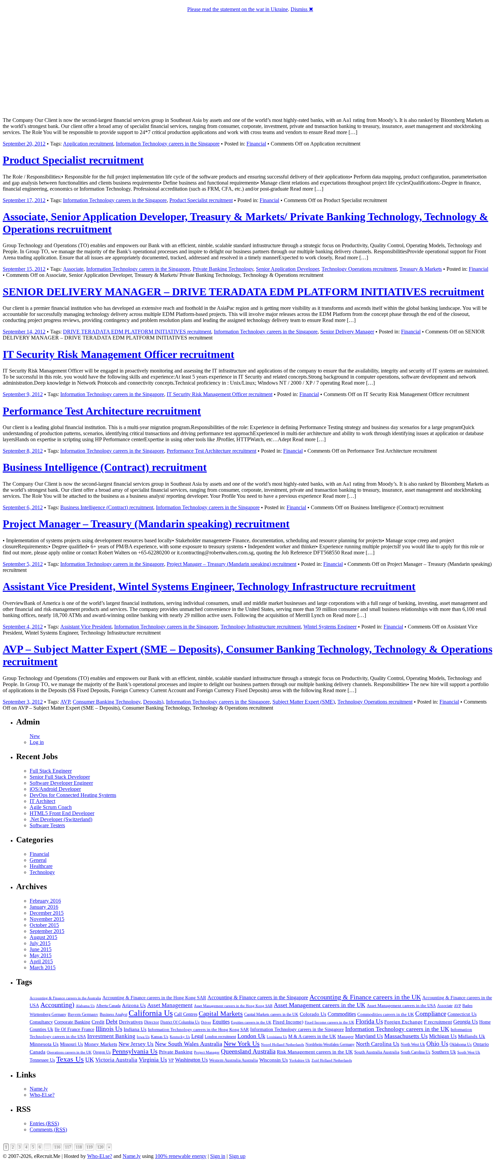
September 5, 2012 (23, 564)
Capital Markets (221, 1013)
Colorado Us (313, 1014)
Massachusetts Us (406, 1036)
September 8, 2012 (23, 451)
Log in (37, 742)
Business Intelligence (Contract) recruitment (105, 467)
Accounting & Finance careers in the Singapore (257, 997)
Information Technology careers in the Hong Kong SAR (198, 1029)
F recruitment (438, 1022)
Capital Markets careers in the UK (271, 1014)
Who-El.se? (42, 1095)
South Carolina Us (415, 1052)
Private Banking (176, 1052)
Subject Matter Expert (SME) (303, 702)
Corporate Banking (72, 1022)
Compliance (430, 1013)
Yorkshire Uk (299, 1060)
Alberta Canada (108, 1006)
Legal (197, 1036)
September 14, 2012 (24, 331)
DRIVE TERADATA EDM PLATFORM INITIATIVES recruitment (137, 331)
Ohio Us (437, 1043)
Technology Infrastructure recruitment (261, 627)
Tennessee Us (42, 1060)
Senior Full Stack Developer (60, 777)
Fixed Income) (288, 1022)
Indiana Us (135, 1029)
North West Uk (413, 1044)
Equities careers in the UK (251, 1022)
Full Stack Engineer (51, 771)
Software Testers (47, 825)
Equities (221, 1022)
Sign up (237, 1156)
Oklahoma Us (461, 1044)
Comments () (48, 1129)
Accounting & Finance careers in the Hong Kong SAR (154, 997)
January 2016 (44, 907)
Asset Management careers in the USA (401, 1005)
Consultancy (41, 1022)
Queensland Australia (248, 1051)
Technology (42, 872)
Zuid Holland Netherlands (331, 1060)
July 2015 (40, 943)
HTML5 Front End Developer (62, 813)
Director (151, 1022)
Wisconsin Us (273, 1060)
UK (89, 1059)
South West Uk (468, 1052)
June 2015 (41, 949)
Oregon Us (102, 1052)
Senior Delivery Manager (347, 331)
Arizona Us (134, 1005)
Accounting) (57, 1004)
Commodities (342, 1014)
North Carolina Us (377, 1044)
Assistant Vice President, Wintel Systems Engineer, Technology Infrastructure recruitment (209, 586)
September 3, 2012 (23, 702)
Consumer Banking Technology (106, 702)
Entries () (44, 1123)
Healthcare (41, 866)
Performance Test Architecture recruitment (102, 411)
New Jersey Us (136, 1044)
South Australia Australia (376, 1052)
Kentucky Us (180, 1037)
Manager (345, 1036)
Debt (112, 1021)
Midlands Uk (471, 1036)
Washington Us (191, 1060)
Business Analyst (113, 1014)
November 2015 (47, 919)
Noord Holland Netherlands (282, 1044)
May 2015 (41, 955)
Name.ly (39, 1089)
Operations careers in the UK (69, 1052)
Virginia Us (153, 1059)
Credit (98, 1022)
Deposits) (153, 702)
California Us (151, 1013)
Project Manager (207, 1052)
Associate (73, 269)
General (38, 860)
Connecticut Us (462, 1014)
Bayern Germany (83, 1014)
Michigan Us (443, 1036)
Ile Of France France (74, 1029)
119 (90, 1147)
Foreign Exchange (403, 1022)
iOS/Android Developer (55, 789)
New (35, 736)
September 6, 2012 (23, 507)
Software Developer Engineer (61, 783)
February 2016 (45, 901)
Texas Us (70, 1059)
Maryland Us (369, 1036)
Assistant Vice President (85, 627)
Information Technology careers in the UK (397, 1029)
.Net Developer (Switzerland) (61, 819)
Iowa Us (143, 1037)
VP (171, 1060)
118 (79, 1147)
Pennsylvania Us (135, 1051)
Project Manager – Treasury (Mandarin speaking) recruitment (146, 524)
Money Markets (100, 1044)
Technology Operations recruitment (359, 269)
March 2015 (43, 967)
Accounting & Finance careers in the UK (365, 997)
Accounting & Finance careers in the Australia (65, 998)
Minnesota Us (44, 1044)
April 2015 (41, 961)
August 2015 (43, 937)
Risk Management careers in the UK (315, 1052)
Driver (206, 1022)
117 (68, 1147)
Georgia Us (465, 1022)
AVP (65, 702)
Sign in (217, 1156)
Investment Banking (111, 1036)
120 (100, 1147)
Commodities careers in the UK (385, 1014)
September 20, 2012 (24, 144)
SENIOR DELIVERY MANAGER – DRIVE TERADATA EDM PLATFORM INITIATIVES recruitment (243, 292)
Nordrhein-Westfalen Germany (330, 1044)
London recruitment (220, 1037)
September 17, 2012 (24, 200)
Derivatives (131, 1022)
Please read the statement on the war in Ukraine (237, 9)
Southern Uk (444, 1052)
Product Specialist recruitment (73, 160)
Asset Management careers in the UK (319, 1005)
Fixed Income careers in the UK (329, 1022)
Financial (256, 144)
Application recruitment (88, 144)
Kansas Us (159, 1037)
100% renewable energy (180, 1156)
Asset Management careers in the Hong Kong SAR (233, 1006)
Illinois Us (109, 1028)
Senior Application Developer (287, 269)
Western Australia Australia (233, 1060)
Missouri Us (71, 1044)
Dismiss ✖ (302, 9)
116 (57, 1147)
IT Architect (42, 801)
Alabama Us (85, 1006)
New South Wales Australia (188, 1043)
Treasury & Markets (420, 269)
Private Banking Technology (223, 269)
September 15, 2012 (24, 269)
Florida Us (369, 1021)
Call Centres (185, 1014)
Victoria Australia (116, 1060)
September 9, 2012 (23, 394)
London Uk (251, 1036)
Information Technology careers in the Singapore (168, 144)
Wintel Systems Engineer (330, 627)
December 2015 (47, 913)
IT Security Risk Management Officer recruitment (118, 354)
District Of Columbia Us (180, 1022)
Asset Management (170, 1005)
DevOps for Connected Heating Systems (73, 795)
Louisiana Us (277, 1037)
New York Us (242, 1043)
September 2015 (47, 931)
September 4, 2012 (23, 627)
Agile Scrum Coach (51, 807)
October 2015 (44, 925)
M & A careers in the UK (312, 1036)
